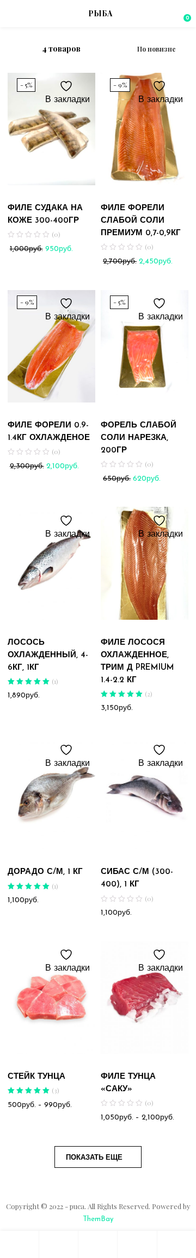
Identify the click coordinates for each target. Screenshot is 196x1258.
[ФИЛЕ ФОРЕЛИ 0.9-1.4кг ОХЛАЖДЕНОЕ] (51, 346)
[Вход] (137, 1244)
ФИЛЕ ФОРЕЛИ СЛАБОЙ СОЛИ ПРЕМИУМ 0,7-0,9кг (141, 220)
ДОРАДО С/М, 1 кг (45, 872)
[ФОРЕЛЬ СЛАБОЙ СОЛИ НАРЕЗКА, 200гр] (144, 346)
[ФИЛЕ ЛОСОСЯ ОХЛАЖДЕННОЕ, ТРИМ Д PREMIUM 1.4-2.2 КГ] (144, 563)
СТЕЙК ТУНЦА (36, 1077)
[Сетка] (11, 49)
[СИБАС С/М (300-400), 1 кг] (144, 792)
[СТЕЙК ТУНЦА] (51, 997)
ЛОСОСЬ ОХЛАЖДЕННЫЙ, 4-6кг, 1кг (48, 655)
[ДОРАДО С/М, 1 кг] (51, 792)
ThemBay (98, 1219)
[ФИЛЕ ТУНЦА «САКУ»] (144, 997)
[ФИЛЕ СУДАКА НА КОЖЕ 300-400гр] (51, 128)
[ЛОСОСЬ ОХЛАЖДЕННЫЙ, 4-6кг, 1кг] (51, 563)
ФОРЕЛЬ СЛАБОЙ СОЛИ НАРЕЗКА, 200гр (138, 438)
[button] (182, 13)
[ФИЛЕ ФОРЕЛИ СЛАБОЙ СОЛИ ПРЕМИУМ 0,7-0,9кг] (144, 128)
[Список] (25, 49)
